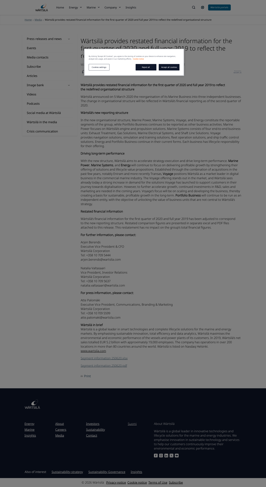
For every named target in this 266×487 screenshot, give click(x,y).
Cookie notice (138, 59)
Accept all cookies (169, 67)
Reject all (146, 67)
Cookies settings (99, 67)
